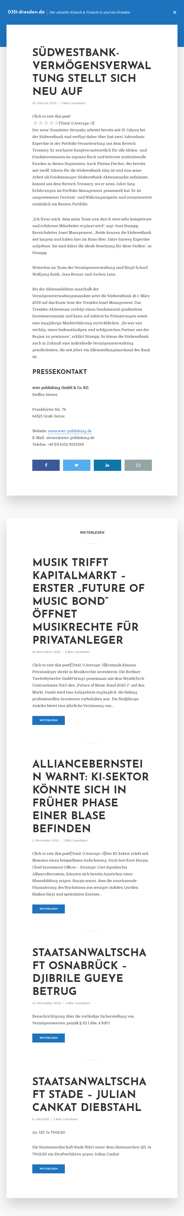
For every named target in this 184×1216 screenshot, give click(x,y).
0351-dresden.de (26, 12)
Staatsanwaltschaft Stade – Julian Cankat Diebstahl (89, 1095)
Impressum (133, 12)
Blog (95, 12)
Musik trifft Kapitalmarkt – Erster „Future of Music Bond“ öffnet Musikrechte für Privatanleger (88, 602)
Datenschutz (157, 12)
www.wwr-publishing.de (70, 431)
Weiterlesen (48, 720)
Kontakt (112, 12)
